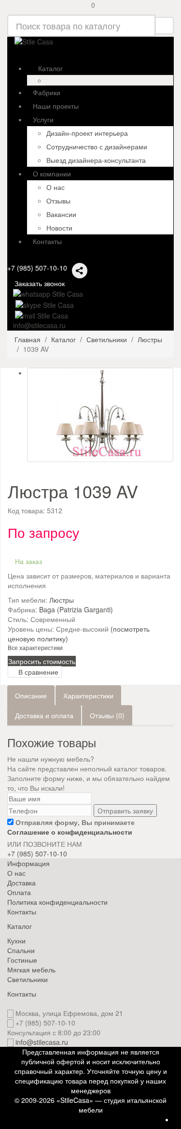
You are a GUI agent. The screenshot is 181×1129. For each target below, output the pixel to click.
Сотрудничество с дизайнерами (96, 146)
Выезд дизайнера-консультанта (96, 160)
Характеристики (88, 695)
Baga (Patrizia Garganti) (76, 609)
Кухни (16, 940)
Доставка (21, 882)
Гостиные (22, 960)
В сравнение (37, 672)
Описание (31, 695)
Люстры (61, 600)
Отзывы (58, 200)
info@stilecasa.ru (41, 1042)
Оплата (19, 892)
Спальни (21, 950)
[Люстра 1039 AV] (100, 415)
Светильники (27, 979)
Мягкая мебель (31, 969)
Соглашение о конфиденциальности (69, 832)
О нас (55, 187)
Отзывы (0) (107, 715)
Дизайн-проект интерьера (87, 133)
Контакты (21, 911)
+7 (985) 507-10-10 (37, 268)
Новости (59, 227)
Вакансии (61, 214)
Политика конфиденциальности (57, 902)
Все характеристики (35, 647)
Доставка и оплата (44, 715)
